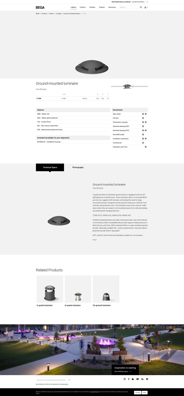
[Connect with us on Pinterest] (147, 379)
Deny (144, 392)
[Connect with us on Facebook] (128, 379)
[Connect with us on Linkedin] (142, 379)
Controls (82, 7)
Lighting (73, 7)
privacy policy (64, 384)
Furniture (92, 7)
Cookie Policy (95, 391)
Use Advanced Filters (137, 2)
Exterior (51, 13)
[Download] (143, 114)
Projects (102, 7)
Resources (112, 7)
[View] (146, 114)
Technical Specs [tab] (50, 167)
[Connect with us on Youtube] (137, 379)
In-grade (58, 13)
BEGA (37, 13)
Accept (138, 392)
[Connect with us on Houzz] (133, 379)
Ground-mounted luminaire (71, 13)
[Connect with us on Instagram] (125, 379)
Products (44, 13)
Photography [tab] (78, 167)
